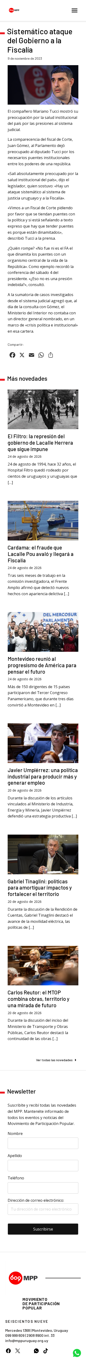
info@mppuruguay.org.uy (26, 1340)
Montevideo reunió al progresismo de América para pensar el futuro (42, 665)
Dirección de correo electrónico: (36, 1200)
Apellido (15, 1155)
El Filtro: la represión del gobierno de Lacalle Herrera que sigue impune (40, 442)
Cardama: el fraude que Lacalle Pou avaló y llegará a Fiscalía (41, 553)
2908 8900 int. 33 (40, 1335)
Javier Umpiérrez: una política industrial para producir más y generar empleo (43, 776)
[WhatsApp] (36, 1351)
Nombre (15, 1133)
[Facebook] (8, 1351)
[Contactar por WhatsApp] (77, 1353)
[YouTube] (27, 1351)
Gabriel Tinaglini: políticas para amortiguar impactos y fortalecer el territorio (40, 887)
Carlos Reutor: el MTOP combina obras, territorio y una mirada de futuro (39, 998)
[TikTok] (45, 1351)
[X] (18, 1351)
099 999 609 (14, 1335)
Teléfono (16, 1178)
